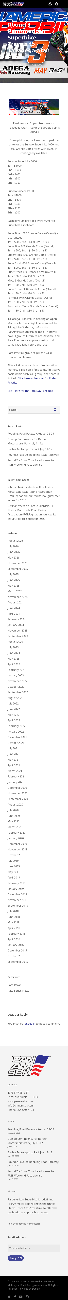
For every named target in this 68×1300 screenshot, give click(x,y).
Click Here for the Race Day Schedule (30, 391)
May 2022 (13, 715)
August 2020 (15, 804)
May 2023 (13, 658)
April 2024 (14, 613)
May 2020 (13, 821)
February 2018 (16, 933)
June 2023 (14, 653)
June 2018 (14, 917)
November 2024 (17, 597)
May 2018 (13, 922)
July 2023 (13, 647)
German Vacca (16, 506)
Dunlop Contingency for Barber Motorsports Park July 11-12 (27, 441)
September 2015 (18, 962)
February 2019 (16, 883)
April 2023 (14, 664)
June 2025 (14, 580)
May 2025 (13, 585)
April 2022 (14, 720)
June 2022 (14, 709)
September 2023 (18, 636)
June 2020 (14, 816)
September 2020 (18, 799)
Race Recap (14, 985)
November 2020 (17, 793)
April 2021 (14, 765)
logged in (29, 1023)
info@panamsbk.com (21, 1105)
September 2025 (18, 569)
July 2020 (13, 810)
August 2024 (15, 602)
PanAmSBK (18, 65)
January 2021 (16, 782)
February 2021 (16, 776)
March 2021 (15, 771)
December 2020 (17, 788)
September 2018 (18, 905)
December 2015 (17, 950)
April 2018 (14, 928)
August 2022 (15, 698)
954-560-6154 (25, 1110)
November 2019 (17, 849)
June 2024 (14, 608)
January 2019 (16, 889)
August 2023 (15, 642)
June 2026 (14, 552)
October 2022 (16, 686)
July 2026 (13, 546)
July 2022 (13, 703)
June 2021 (14, 754)
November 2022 (17, 681)
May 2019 (13, 872)
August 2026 (15, 541)
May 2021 (13, 759)
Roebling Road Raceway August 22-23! (31, 433)
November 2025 (17, 563)
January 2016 (16, 945)
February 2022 (16, 726)
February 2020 (16, 832)
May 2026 (13, 557)
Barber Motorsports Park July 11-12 (30, 449)
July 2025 (13, 574)
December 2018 (17, 894)
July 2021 (13, 748)
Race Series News (31, 69)
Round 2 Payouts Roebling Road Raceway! (33, 455)
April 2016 (14, 939)
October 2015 (16, 956)
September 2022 (18, 692)
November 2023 (17, 630)
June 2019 (14, 866)
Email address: (17, 1237)
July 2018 (13, 911)
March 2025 (15, 591)
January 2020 (16, 838)
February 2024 (16, 619)
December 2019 (17, 844)
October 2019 (16, 855)
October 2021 (16, 743)
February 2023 (16, 670)
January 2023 (16, 675)
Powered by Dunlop (29, 1288)
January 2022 (16, 731)
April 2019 (14, 877)
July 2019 (13, 860)
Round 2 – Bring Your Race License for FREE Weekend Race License (31, 462)
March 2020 (15, 827)
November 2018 (17, 900)
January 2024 (16, 625)
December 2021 (17, 737)
